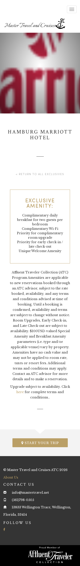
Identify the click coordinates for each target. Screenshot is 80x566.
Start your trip (41, 443)
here (20, 392)
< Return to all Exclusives (40, 174)
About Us (10, 477)
